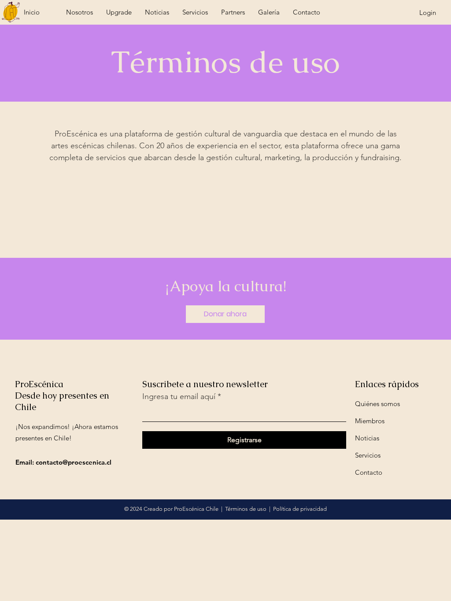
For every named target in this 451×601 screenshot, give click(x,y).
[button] (225, 314)
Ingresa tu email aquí (178, 396)
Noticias (367, 438)
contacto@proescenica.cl (73, 462)
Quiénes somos (377, 403)
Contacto (368, 472)
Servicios (368, 455)
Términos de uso (245, 509)
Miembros (369, 421)
